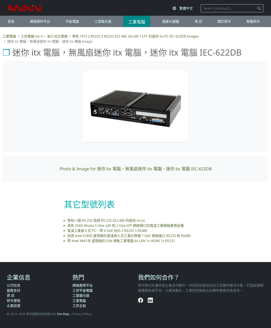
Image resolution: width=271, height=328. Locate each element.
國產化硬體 (170, 21)
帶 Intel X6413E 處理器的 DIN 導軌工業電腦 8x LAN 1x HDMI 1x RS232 (121, 240)
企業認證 (13, 305)
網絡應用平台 (82, 285)
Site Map (63, 314)
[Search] (259, 8)
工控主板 (79, 305)
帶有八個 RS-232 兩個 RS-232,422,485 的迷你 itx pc (106, 220)
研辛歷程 (13, 300)
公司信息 (13, 285)
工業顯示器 (102, 21)
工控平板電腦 (82, 290)
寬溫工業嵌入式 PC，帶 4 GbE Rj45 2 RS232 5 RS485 (107, 230)
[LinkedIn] (150, 300)
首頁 (11, 21)
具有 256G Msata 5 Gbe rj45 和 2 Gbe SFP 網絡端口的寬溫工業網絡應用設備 (125, 225)
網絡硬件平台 (40, 21)
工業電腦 (136, 22)
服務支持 (13, 290)
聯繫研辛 (253, 21)
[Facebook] (141, 300)
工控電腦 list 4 (32, 36)
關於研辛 (224, 21)
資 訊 (198, 21)
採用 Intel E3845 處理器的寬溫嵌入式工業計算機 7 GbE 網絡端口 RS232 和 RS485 (129, 235)
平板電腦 (72, 21)
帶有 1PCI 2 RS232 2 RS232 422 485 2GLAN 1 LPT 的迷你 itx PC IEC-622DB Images (135, 36)
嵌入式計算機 (57, 36)
